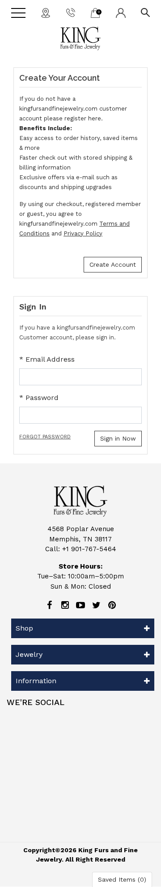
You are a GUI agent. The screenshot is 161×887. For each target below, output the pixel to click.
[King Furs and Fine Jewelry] (80, 38)
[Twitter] (96, 605)
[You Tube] (80, 605)
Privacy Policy (83, 233)
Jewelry (29, 654)
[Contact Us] (46, 12)
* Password (39, 397)
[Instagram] (65, 605)
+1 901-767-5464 (89, 549)
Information (36, 681)
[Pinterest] (112, 605)
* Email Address (47, 359)
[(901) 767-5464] (70, 12)
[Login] (121, 12)
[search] (145, 12)
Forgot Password (45, 437)
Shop (24, 628)
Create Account (112, 264)
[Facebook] (49, 605)
